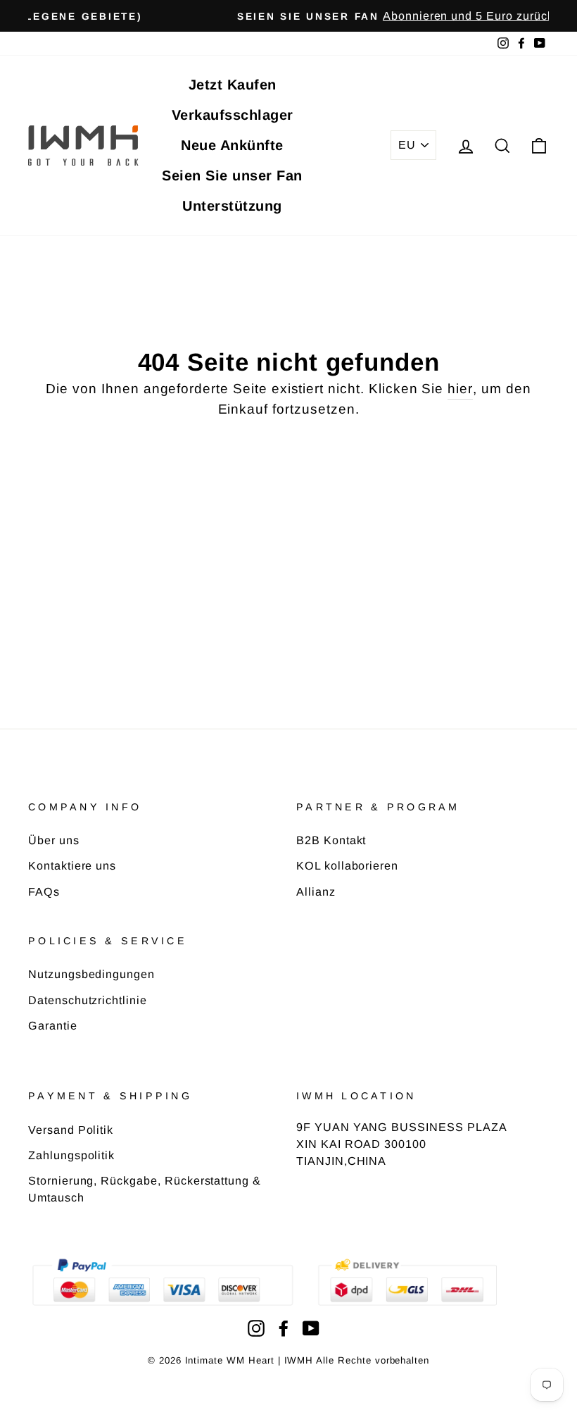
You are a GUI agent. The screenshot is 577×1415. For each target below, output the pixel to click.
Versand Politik (70, 1129)
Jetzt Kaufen (233, 84)
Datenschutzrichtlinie (87, 1000)
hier (460, 388)
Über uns (54, 840)
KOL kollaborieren (347, 865)
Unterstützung (232, 206)
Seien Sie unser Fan (232, 175)
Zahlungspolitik (71, 1155)
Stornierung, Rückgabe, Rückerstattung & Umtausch (144, 1189)
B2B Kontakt (331, 840)
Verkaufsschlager (232, 115)
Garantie (52, 1025)
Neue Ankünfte (232, 145)
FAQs (44, 891)
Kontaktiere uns (72, 865)
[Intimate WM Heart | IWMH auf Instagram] (256, 1328)
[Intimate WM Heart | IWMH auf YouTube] (311, 1328)
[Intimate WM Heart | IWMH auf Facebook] (283, 1328)
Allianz (316, 891)
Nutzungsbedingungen (91, 974)
